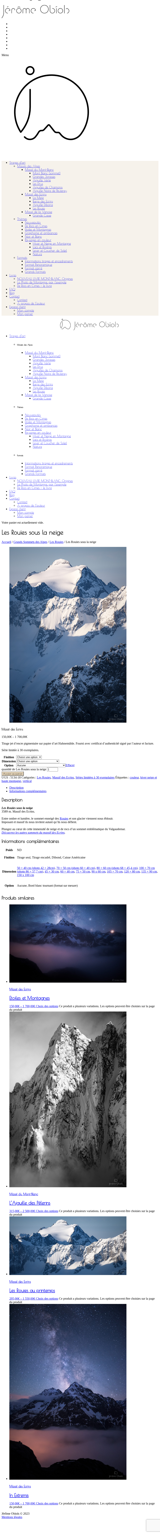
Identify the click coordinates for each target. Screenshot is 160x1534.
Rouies (64, 818)
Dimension (9, 761)
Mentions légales (12, 1517)
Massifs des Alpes (28, 166)
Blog (11, 293)
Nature (37, 254)
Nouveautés (33, 222)
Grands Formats (35, 271)
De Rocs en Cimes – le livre (34, 286)
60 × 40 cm (67, 871)
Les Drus (38, 183)
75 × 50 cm (83, 871)
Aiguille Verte (42, 180)
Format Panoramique (38, 264)
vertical (27, 781)
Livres (12, 275)
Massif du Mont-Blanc (39, 169)
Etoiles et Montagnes (38, 229)
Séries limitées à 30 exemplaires (95, 777)
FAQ (12, 289)
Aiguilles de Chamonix (48, 187)
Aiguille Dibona (43, 205)
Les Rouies (39, 208)
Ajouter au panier (12, 773)
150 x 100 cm (25, 875)
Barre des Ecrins (43, 201)
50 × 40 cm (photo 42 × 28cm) (36, 868)
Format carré (33, 268)
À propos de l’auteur (31, 303)
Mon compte (25, 310)
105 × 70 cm (115, 871)
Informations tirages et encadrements (49, 261)
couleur (134, 777)
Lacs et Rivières (42, 247)
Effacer (70, 765)
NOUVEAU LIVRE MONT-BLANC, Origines (45, 278)
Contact (14, 296)
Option (8, 765)
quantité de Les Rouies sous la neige (24, 769)
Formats (22, 257)
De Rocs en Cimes (36, 226)
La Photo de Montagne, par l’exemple (41, 282)
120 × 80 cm (132, 871)
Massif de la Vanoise (38, 212)
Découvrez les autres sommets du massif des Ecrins (33, 832)
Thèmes (22, 219)
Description (16, 787)
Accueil (6, 542)
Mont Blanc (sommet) (46, 173)
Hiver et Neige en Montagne (52, 243)
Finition (9, 757)
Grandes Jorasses (44, 176)
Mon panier (25, 314)
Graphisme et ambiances (41, 233)
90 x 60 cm (98, 871)
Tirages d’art (17, 162)
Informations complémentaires (27, 791)
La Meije (38, 198)
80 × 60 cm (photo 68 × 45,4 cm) (117, 868)
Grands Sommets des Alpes (30, 542)
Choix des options (47, 1006)
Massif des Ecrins (35, 194)
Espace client (17, 307)
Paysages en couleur (38, 240)
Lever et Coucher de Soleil (50, 250)
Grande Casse (42, 215)
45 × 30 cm (52, 871)
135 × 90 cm (149, 871)
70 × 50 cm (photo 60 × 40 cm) (75, 868)
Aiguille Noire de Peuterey (50, 191)
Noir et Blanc (33, 236)
